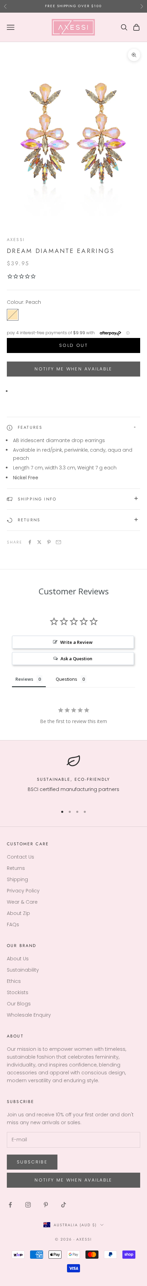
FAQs (13, 924)
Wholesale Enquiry (29, 1015)
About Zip (18, 913)
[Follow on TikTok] (63, 1204)
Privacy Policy (23, 890)
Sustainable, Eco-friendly (73, 779)
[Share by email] (58, 542)
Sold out (73, 345)
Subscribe (32, 1162)
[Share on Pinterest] (49, 542)
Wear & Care (22, 902)
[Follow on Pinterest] (45, 1204)
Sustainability (23, 969)
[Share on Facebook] (29, 542)
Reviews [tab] (24, 679)
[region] (73, 777)
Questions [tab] (66, 679)
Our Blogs (19, 1003)
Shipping (17, 879)
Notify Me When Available (73, 369)
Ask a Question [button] (76, 658)
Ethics (14, 981)
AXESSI (16, 240)
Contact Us (20, 856)
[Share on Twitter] (39, 542)
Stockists (17, 992)
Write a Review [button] (76, 642)
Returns (16, 868)
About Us (18, 958)
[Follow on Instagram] (28, 1204)
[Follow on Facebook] (10, 1204)
